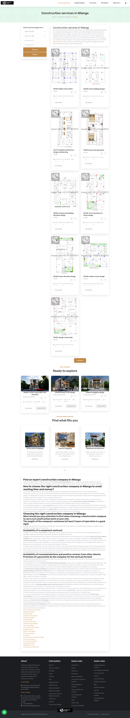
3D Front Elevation (61, 57)
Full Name (47, 17)
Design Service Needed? (51, 55)
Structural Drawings (76, 57)
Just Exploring (80, 68)
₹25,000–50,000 (76, 74)
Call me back (77, 85)
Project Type (48, 41)
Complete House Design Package (70, 62)
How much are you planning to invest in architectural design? (61, 72)
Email (45, 33)
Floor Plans (49, 57)
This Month (58, 68)
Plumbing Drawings (51, 62)
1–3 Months (69, 68)
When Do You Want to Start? (52, 65)
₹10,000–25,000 (62, 74)
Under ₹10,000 (50, 74)
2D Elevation (49, 59)
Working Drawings (62, 59)
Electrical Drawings (76, 59)
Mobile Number (48, 25)
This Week (49, 68)
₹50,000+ (49, 76)
